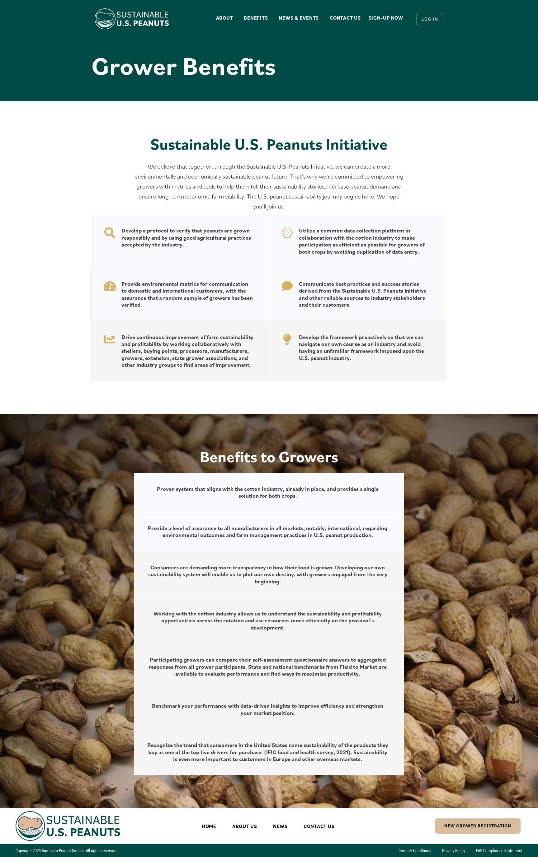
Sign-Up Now (386, 18)
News (280, 826)
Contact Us (345, 18)
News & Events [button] (299, 18)
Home (209, 826)
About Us (244, 826)
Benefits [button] (256, 18)
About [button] (224, 18)
